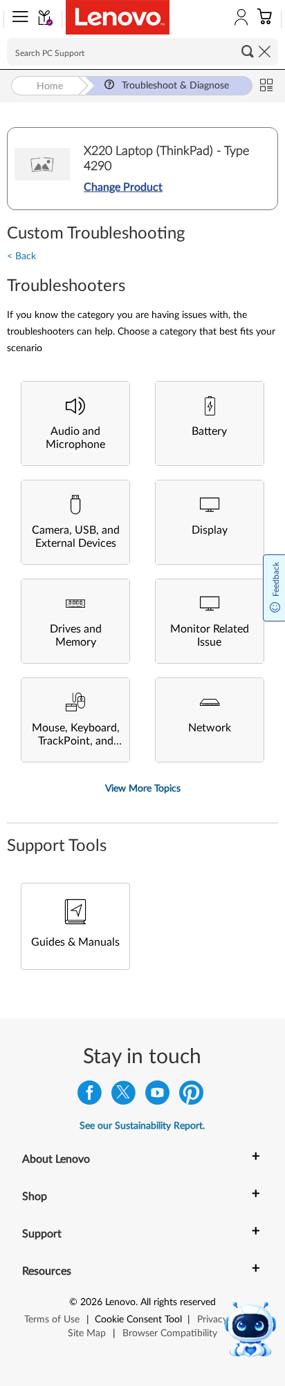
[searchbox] (142, 52)
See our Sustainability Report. (142, 1126)
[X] (123, 1096)
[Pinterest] (191, 1096)
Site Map (87, 1333)
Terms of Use (52, 1319)
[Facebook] (89, 1096)
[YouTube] (157, 1096)
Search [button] (247, 51)
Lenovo (120, 1302)
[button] (17, 19)
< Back (21, 256)
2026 (91, 1302)
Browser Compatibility (169, 1333)
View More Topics (143, 789)
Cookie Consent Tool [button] (138, 1319)
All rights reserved (178, 1302)
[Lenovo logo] (117, 17)
